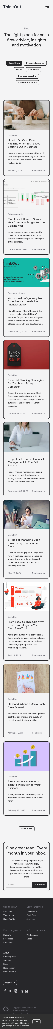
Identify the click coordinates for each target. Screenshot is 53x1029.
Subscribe (40, 884)
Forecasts (8, 938)
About (6, 952)
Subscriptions (9, 956)
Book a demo (9, 971)
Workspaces (32, 935)
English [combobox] (8, 982)
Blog (5, 964)
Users (29, 938)
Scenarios (8, 942)
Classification (9, 919)
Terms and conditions (22, 1014)
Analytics (30, 919)
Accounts (7, 911)
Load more (26, 828)
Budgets (7, 935)
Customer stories (27, 82)
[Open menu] (47, 7)
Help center (9, 968)
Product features (35, 63)
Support (7, 960)
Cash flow (33, 69)
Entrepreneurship (27, 76)
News (19, 69)
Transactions (9, 915)
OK (36, 1021)
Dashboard (31, 911)
